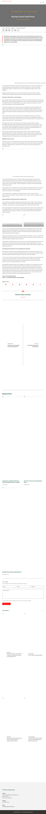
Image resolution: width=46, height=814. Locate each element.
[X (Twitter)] (6, 30)
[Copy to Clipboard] (18, 30)
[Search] (40, 2)
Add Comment (6, 590)
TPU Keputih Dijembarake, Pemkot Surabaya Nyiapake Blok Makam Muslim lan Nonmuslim (35, 739)
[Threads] (26, 284)
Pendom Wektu (31, 653)
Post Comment (6, 603)
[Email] (33, 284)
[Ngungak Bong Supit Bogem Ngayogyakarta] (12, 528)
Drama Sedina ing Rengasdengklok (35, 655)
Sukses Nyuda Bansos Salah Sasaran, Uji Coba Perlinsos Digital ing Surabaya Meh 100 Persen (14, 739)
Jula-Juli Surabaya (31, 736)
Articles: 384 (23, 297)
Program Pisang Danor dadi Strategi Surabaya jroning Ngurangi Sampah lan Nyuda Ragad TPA (14, 655)
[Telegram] (12, 30)
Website (33, 586)
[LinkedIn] (9, 30)
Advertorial (9, 652)
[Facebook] (3, 30)
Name (4, 586)
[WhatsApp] (15, 30)
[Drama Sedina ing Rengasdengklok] (25, 654)
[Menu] (43, 2)
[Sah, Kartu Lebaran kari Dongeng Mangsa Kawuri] (34, 437)
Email (18, 586)
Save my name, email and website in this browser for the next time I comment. (17, 600)
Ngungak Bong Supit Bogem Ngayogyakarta (11, 572)
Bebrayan (35, 11)
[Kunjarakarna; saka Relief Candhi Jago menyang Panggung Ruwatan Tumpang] (12, 437)
